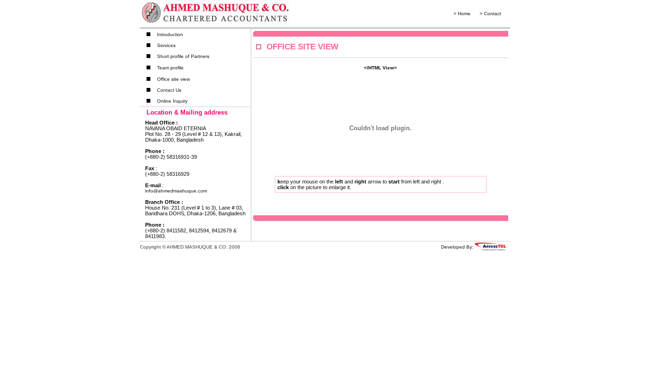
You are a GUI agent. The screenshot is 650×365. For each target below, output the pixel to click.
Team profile (170, 67)
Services (166, 45)
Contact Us (169, 90)
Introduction (170, 34)
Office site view (173, 79)
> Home (462, 13)
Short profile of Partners (183, 56)
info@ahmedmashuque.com (176, 190)
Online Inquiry (172, 101)
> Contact (490, 13)
